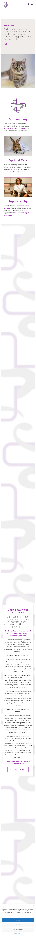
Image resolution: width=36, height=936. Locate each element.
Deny (18, 925)
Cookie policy (17, 933)
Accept (18, 920)
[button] (33, 906)
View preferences (18, 929)
